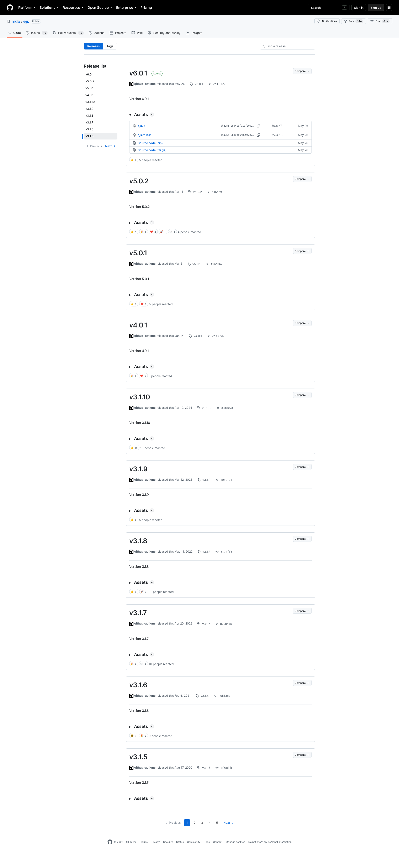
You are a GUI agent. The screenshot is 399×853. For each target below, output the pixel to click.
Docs (207, 841)
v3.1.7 (138, 613)
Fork (355, 21)
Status (180, 841)
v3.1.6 (138, 685)
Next (108, 146)
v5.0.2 (139, 181)
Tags (110, 46)
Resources (71, 7)
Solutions (47, 7)
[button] (220, 114)
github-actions (145, 83)
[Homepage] (10, 7)
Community (193, 841)
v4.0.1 (138, 325)
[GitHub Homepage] (109, 842)
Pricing (146, 7)
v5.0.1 (138, 253)
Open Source (98, 7)
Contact (217, 841)
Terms (144, 841)
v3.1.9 (138, 469)
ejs (26, 21)
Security (168, 841)
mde (16, 21)
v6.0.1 (138, 73)
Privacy (155, 841)
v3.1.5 (138, 757)
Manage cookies (235, 841)
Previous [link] (96, 146)
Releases (93, 46)
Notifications (329, 21)
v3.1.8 (138, 541)
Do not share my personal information (270, 841)
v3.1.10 (139, 397)
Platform (25, 7)
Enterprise (124, 7)
